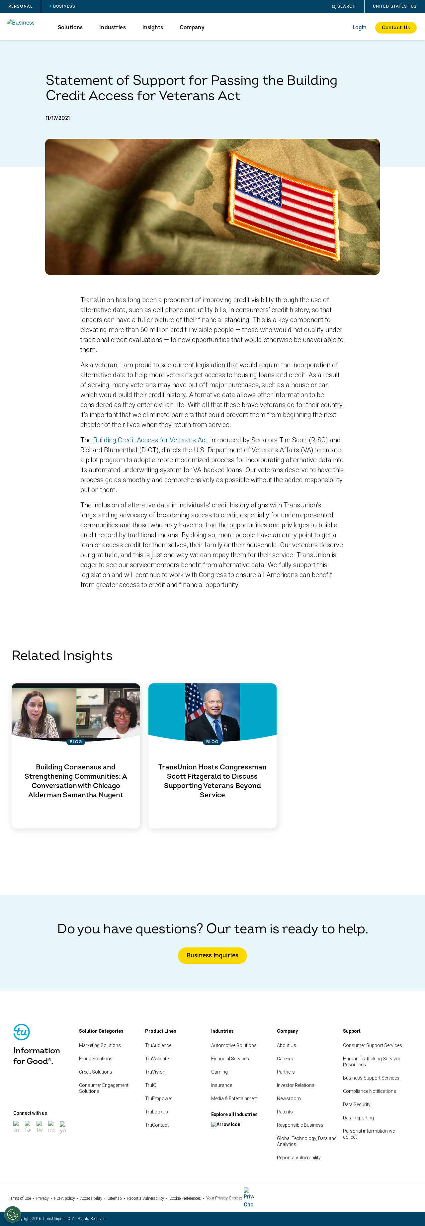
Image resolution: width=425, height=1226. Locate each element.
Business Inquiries (212, 955)
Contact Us (396, 28)
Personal (20, 6)
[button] (344, 6)
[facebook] (29, 1134)
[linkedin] (17, 1134)
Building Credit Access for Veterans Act (150, 440)
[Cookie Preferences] (12, 1214)
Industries (112, 27)
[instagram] (52, 1134)
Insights (152, 27)
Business (64, 6)
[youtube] (63, 1134)
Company (192, 27)
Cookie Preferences (185, 1198)
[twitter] (40, 1134)
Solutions (70, 27)
